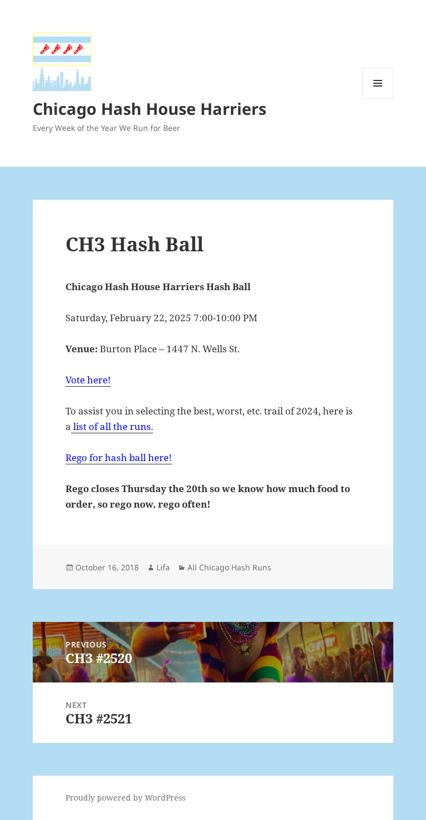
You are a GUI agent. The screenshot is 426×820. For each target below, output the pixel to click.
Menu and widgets (378, 98)
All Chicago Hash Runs (229, 567)
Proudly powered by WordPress (125, 797)
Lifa (163, 567)
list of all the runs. (112, 426)
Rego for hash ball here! (118, 457)
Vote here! (88, 379)
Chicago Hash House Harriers (149, 108)
